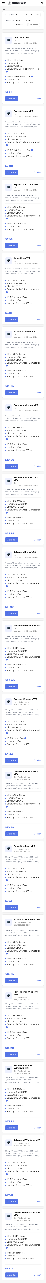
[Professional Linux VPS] (8, 407)
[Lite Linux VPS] (8, 40)
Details (37, 99)
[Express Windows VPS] (8, 702)
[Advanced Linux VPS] (8, 554)
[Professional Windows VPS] (8, 996)
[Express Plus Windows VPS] (8, 775)
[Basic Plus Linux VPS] (8, 334)
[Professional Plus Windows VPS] (8, 1069)
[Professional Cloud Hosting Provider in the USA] (17, 3)
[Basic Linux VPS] (8, 260)
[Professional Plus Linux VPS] (8, 481)
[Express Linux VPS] (8, 113)
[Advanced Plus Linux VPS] (8, 628)
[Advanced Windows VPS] (8, 1142)
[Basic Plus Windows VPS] (8, 922)
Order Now (11, 99)
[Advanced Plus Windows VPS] (8, 1216)
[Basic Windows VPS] (8, 848)
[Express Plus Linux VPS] (8, 187)
